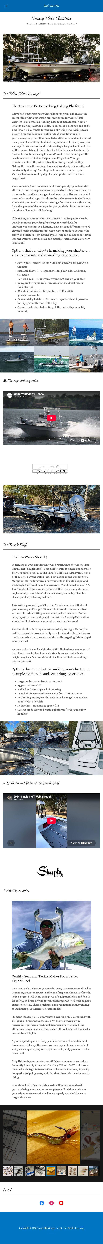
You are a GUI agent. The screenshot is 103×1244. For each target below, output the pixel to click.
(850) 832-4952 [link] (51, 5)
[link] (51, 18)
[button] (7, 6)
